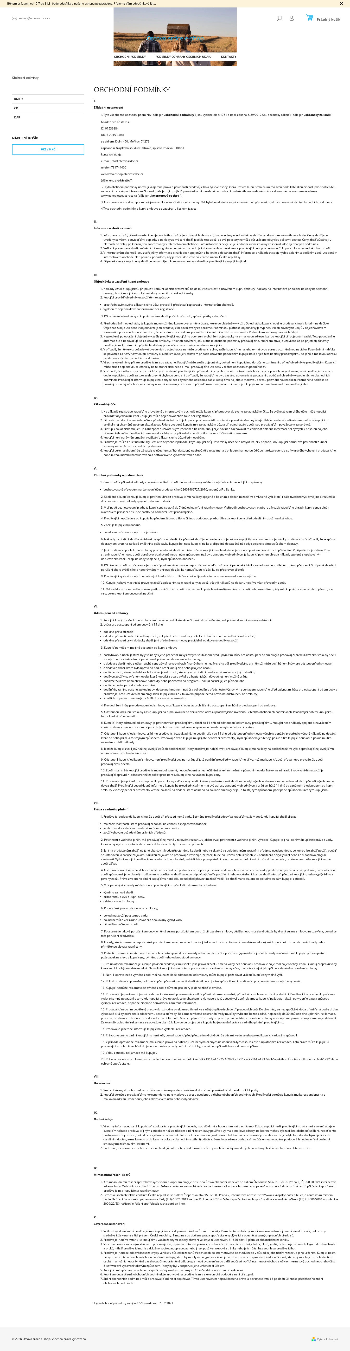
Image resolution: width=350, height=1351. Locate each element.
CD (16, 108)
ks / (48, 149)
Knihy (18, 99)
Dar (17, 117)
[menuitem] (130, 56)
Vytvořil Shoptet (327, 1339)
